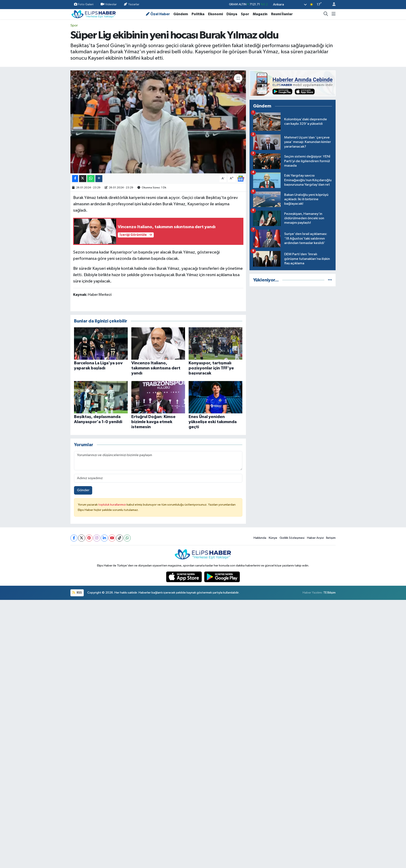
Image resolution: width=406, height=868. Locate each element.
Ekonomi (215, 14)
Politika (198, 14)
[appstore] (184, 577)
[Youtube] (111, 538)
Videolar (111, 4)
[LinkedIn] (104, 538)
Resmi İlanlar (282, 14)
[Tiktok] (119, 538)
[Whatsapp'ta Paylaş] (91, 178)
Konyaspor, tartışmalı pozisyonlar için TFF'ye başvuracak (211, 368)
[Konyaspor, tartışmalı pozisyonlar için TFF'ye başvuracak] (215, 343)
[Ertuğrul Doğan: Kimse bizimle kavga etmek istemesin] (158, 397)
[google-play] (222, 577)
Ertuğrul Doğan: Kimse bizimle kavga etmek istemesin (153, 422)
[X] (81, 538)
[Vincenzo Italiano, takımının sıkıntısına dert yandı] (158, 343)
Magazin (260, 14)
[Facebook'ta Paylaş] (75, 178)
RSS (79, 592)
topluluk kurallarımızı (112, 504)
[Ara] (326, 14)
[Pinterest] (89, 538)
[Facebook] (73, 538)
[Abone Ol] (240, 178)
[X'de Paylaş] (82, 178)
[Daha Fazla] (98, 178)
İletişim (331, 537)
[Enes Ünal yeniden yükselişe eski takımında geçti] (215, 397)
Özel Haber (160, 14)
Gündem (180, 14)
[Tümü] (330, 280)
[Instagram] (96, 538)
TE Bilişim (329, 592)
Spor (245, 14)
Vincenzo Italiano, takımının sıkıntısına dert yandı (155, 368)
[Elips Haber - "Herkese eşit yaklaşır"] (93, 13)
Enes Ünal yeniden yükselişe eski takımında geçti (213, 422)
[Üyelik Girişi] (332, 4)
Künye (273, 537)
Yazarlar (133, 4)
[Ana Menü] (334, 14)
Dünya (231, 14)
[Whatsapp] (127, 538)
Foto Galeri (85, 4)
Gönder (83, 490)
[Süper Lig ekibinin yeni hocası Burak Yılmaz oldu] (158, 121)
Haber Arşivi (315, 537)
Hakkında (260, 537)
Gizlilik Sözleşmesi (292, 537)
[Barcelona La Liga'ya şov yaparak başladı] (101, 343)
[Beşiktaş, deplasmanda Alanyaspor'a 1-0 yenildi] (101, 397)
